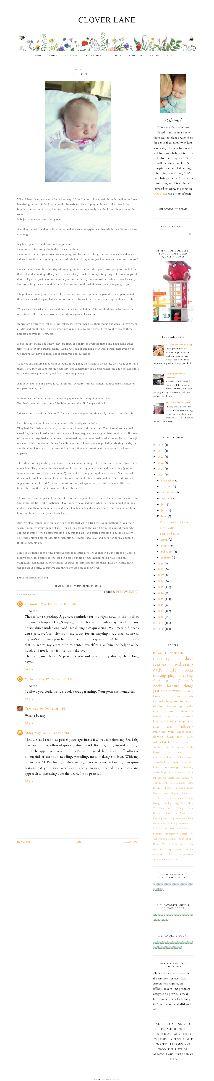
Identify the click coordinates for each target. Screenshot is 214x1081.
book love (136, 55)
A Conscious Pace (179, 772)
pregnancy (171, 717)
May (164, 516)
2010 (161, 617)
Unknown (32, 604)
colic (190, 844)
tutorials (115, 55)
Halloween (186, 727)
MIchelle (31, 679)
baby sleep (186, 757)
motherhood (160, 757)
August (166, 498)
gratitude (160, 691)
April (165, 540)
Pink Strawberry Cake (174, 522)
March (165, 546)
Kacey (29, 733)
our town (173, 752)
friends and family (178, 696)
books (188, 670)
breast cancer (180, 747)
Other (98, 586)
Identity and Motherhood (179, 813)
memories (159, 701)
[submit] (190, 234)
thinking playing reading (173, 675)
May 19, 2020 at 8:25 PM (55, 679)
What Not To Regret (174, 844)
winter (157, 717)
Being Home (186, 782)
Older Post (132, 842)
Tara (28, 709)
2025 (161, 445)
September (168, 493)
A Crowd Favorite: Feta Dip (179, 344)
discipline (158, 849)
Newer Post (24, 842)
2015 (161, 587)
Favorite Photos (162, 787)
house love (93, 55)
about (53, 55)
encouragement (168, 652)
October (167, 487)
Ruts (172, 828)
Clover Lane (107, 19)
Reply (29, 669)
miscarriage (172, 767)
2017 (161, 575)
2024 (161, 451)
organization (168, 711)
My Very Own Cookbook (178, 402)
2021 (161, 469)
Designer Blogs (114, 1080)
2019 (161, 564)
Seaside (179, 828)
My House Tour (178, 742)
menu (189, 732)
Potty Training (168, 823)
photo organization (180, 854)
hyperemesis (174, 849)
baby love (172, 701)
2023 (161, 457)
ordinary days (173, 658)
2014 (161, 593)
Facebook (67, 586)
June (164, 510)
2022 (161, 463)
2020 (161, 475)
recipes (155, 55)
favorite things (180, 686)
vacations (187, 717)
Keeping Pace (160, 818)
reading (188, 767)
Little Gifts (167, 528)
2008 (161, 629)
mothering (72, 55)
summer (175, 691)
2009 (161, 623)
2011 (161, 611)
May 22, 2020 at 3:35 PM (51, 733)
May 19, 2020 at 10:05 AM (59, 604)
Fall (164, 742)
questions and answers (165, 859)
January (166, 558)
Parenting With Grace (168, 732)
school (189, 752)
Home (38, 55)
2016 (161, 581)
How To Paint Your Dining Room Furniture (173, 808)
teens (180, 737)
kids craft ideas (163, 722)
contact (172, 55)
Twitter (77, 586)
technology (160, 772)
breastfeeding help (166, 762)
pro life (174, 757)
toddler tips (185, 711)
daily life (165, 670)
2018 (161, 569)
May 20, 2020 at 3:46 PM (49, 709)
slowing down (163, 737)
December (168, 481)
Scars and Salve (170, 534)
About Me (160, 194)
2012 (161, 605)
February (167, 552)
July (164, 504)
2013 (161, 599)
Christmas (161, 680)
